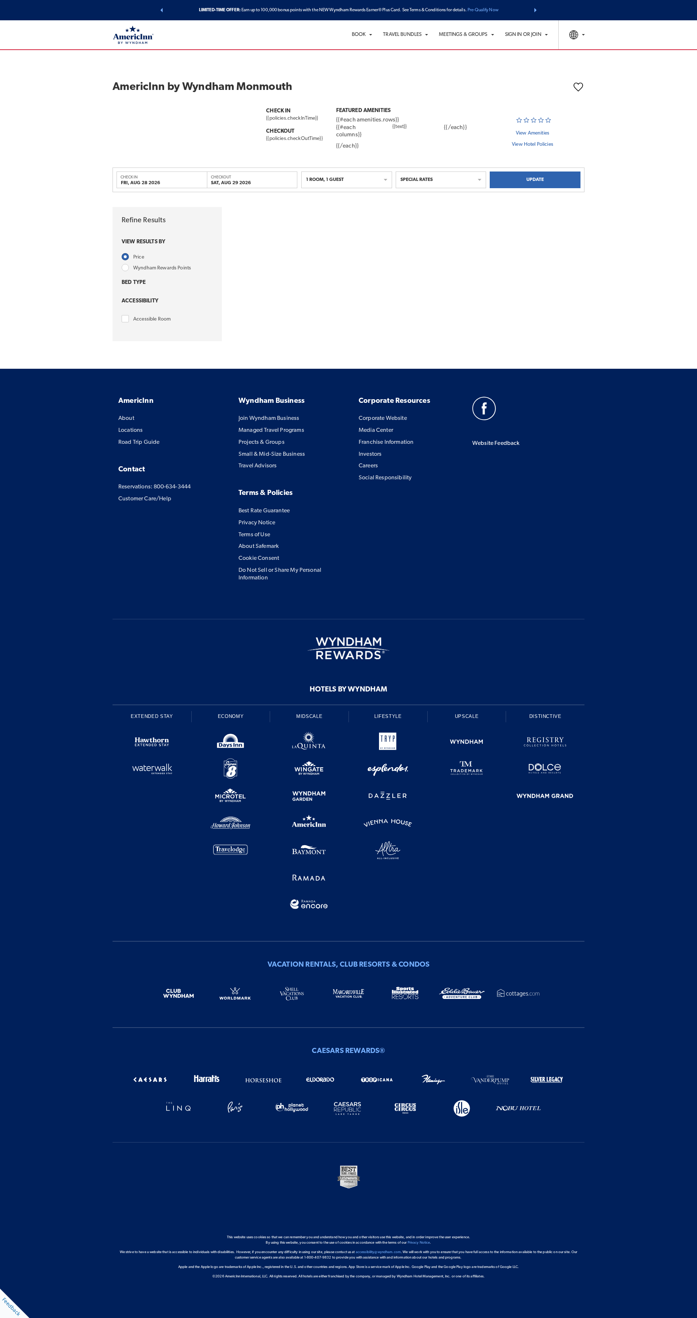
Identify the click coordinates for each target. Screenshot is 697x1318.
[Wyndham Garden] (309, 797)
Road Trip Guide (138, 442)
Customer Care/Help (144, 499)
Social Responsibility (385, 478)
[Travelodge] (230, 851)
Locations (130, 430)
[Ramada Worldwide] (309, 879)
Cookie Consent (259, 558)
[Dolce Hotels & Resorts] (545, 770)
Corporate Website (383, 418)
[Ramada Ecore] (309, 905)
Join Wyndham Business (269, 418)
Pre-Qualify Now (483, 10)
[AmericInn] (309, 824)
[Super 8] (230, 770)
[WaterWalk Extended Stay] (151, 770)
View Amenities (532, 133)
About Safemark (259, 546)
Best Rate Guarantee (264, 511)
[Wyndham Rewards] (348, 648)
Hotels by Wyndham (348, 689)
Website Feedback (496, 443)
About (126, 418)
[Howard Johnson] (230, 824)
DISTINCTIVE (545, 716)
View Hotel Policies (532, 144)
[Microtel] (230, 797)
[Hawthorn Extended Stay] (151, 743)
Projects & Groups (262, 442)
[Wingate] (309, 770)
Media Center (376, 430)
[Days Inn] (230, 743)
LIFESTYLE (388, 716)
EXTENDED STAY (152, 716)
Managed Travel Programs (271, 430)
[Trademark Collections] (466, 770)
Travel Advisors (258, 466)
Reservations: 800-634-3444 (154, 487)
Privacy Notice (257, 523)
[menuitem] (362, 34)
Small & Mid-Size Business (272, 454)
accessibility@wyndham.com (378, 1252)
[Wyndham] (466, 743)
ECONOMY (231, 716)
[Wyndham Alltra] (387, 851)
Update (535, 179)
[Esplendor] (387, 770)
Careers (368, 466)
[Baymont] (309, 851)
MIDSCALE (309, 716)
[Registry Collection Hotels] (545, 743)
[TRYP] (387, 743)
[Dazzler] (387, 797)
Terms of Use (254, 535)
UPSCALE (467, 716)
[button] (161, 10)
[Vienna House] (387, 824)
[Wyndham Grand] (545, 797)
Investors (370, 454)
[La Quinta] (309, 743)
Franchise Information (386, 442)
